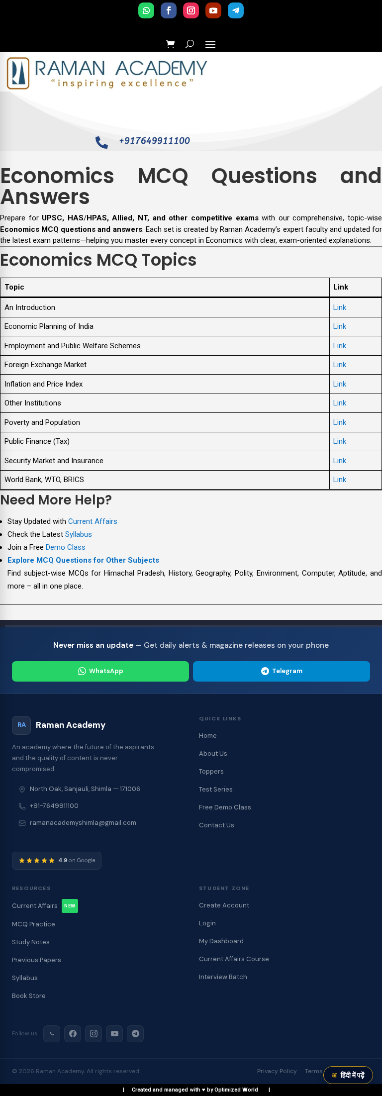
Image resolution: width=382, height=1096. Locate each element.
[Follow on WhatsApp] (146, 10)
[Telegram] (135, 1033)
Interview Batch (223, 977)
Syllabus (78, 534)
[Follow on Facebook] (169, 10)
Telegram (287, 671)
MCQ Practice (33, 924)
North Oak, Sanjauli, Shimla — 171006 (85, 789)
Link (339, 307)
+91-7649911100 (54, 805)
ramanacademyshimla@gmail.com (83, 822)
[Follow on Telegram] (236, 10)
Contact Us (216, 825)
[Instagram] (93, 1033)
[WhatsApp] (51, 1033)
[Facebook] (72, 1033)
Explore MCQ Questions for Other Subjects (83, 560)
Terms (314, 1071)
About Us (213, 753)
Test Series (216, 789)
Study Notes (31, 942)
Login (207, 923)
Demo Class (66, 547)
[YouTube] (114, 1033)
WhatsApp (106, 671)
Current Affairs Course (234, 959)
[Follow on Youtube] (213, 10)
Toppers (211, 771)
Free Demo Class (225, 807)
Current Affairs (92, 521)
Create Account (224, 905)
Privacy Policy (277, 1071)
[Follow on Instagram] (191, 10)
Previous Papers (36, 960)
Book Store (29, 996)
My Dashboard (221, 941)
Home (208, 735)
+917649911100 (154, 140)
